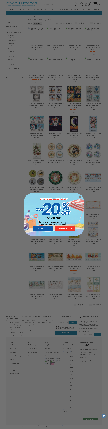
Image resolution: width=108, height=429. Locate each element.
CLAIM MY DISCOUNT (65, 229)
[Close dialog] (80, 197)
